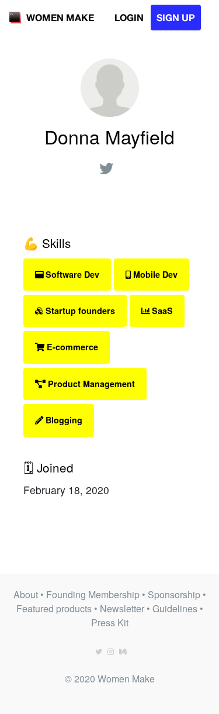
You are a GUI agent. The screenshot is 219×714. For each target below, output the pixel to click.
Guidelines (174, 608)
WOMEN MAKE (60, 17)
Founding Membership (93, 594)
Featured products (54, 608)
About (25, 594)
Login (129, 17)
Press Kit (109, 622)
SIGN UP (176, 17)
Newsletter (122, 608)
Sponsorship (174, 594)
